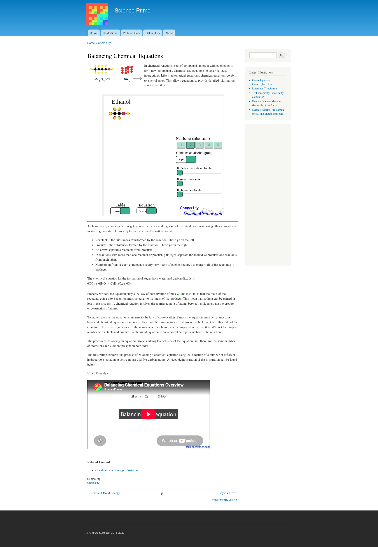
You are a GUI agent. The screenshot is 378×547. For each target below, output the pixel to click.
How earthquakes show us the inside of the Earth (266, 103)
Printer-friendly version (224, 499)
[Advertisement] (267, 195)
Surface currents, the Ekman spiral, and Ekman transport (268, 111)
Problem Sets (131, 33)
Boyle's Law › (228, 493)
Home (93, 33)
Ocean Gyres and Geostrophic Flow (262, 82)
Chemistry (104, 43)
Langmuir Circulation (264, 88)
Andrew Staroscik (99, 532)
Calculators (153, 33)
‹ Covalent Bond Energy (104, 493)
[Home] (97, 15)
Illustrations (110, 33)
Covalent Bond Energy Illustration (117, 470)
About (169, 33)
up (161, 493)
